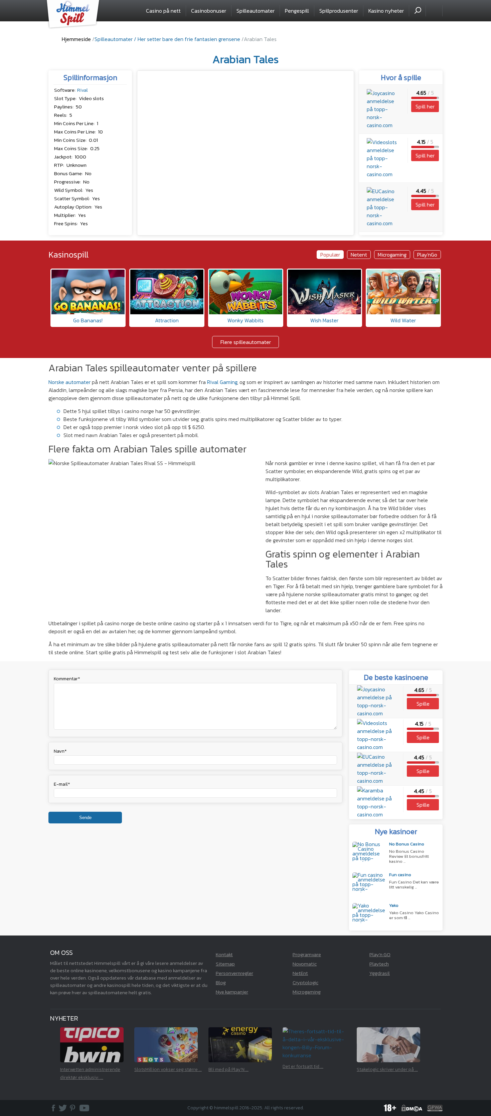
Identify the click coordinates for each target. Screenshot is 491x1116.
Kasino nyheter (386, 11)
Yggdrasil (379, 973)
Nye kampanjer (232, 992)
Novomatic (305, 964)
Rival (82, 90)
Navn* (60, 751)
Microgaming (307, 992)
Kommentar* (67, 678)
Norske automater (69, 382)
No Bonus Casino (406, 844)
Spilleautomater (255, 11)
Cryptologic (305, 982)
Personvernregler (234, 973)
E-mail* (62, 784)
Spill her (425, 106)
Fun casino (400, 875)
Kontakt (224, 954)
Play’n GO (379, 954)
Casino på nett (163, 11)
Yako (393, 905)
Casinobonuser (208, 11)
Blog (221, 982)
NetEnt (300, 973)
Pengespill (297, 11)
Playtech (379, 964)
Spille (423, 704)
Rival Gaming (222, 382)
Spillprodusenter (338, 11)
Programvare (307, 954)
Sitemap (225, 964)
